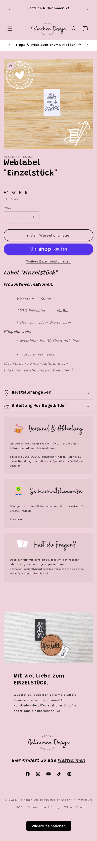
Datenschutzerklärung (43, 807)
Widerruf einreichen (49, 826)
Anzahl (9, 207)
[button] (9, 28)
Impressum (84, 799)
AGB (19, 807)
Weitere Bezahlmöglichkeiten (48, 261)
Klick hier (16, 519)
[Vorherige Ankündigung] (9, 8)
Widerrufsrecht (75, 807)
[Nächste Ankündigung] (87, 8)
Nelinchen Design (30, 799)
